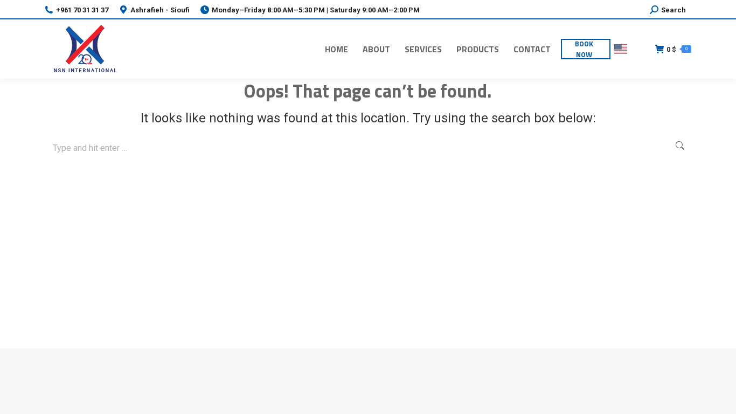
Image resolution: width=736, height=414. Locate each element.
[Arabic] (639, 49)
